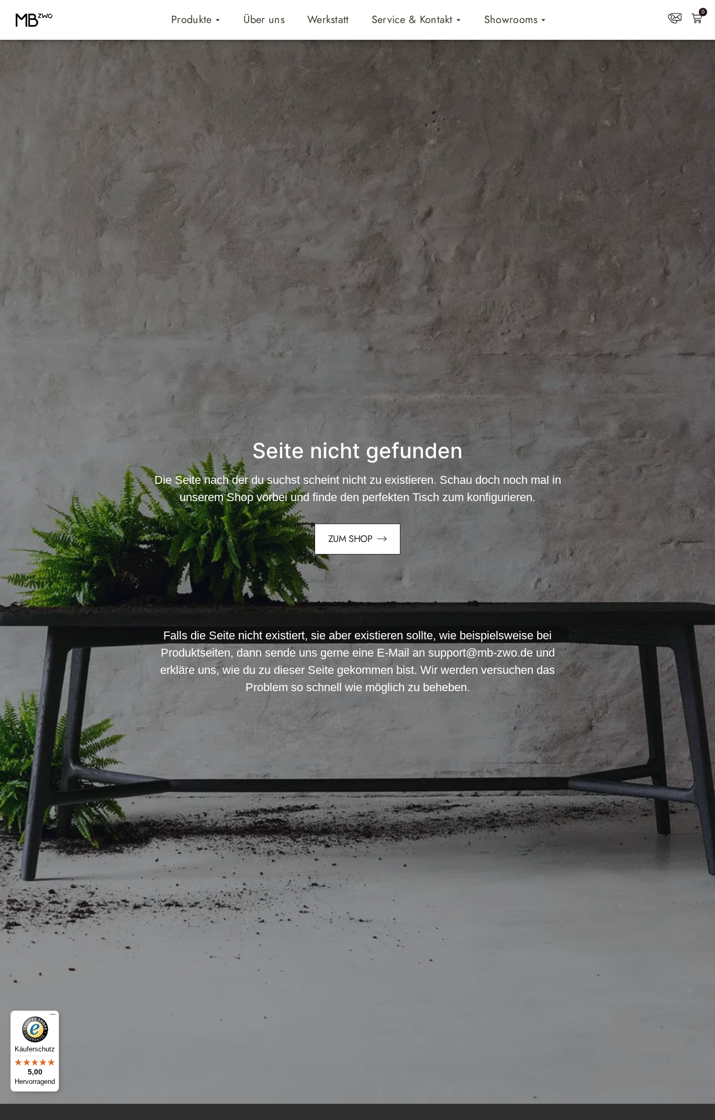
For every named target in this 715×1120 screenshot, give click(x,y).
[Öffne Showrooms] (543, 20)
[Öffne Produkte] (218, 20)
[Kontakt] (675, 18)
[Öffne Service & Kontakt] (458, 20)
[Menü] (53, 1017)
